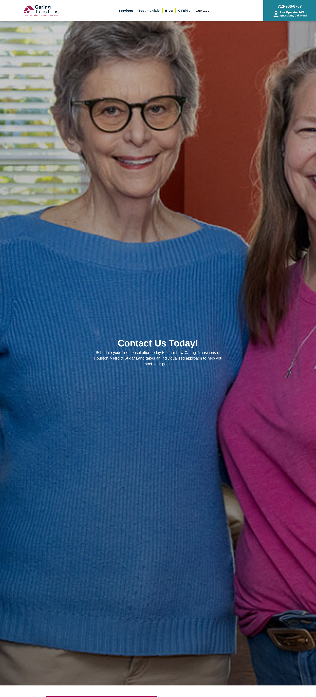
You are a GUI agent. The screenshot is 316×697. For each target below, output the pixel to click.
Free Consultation (161, 692)
